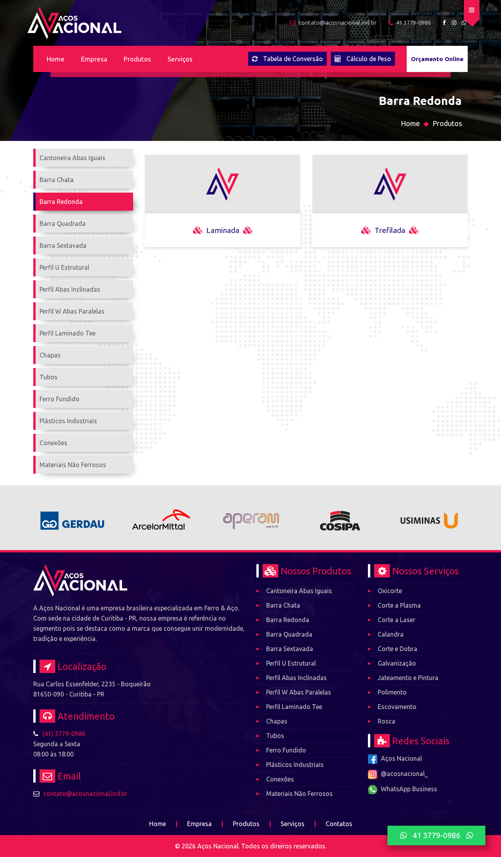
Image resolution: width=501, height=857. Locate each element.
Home (56, 59)
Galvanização (397, 663)
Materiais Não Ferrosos (299, 793)
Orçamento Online (437, 59)
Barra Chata (283, 605)
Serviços (180, 59)
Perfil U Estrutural (291, 663)
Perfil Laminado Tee (294, 706)
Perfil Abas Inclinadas (296, 677)
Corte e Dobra (397, 648)
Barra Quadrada (289, 634)
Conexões (280, 779)
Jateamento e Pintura (408, 677)
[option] (72, 517)
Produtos (137, 59)
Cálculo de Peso (368, 58)
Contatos (339, 823)
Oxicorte (390, 590)
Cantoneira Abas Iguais (299, 590)
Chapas (276, 721)
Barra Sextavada (289, 648)
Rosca (386, 721)
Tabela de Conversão (293, 58)
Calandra (391, 634)
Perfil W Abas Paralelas (298, 692)
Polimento (392, 692)
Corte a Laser (396, 619)
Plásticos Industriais (295, 764)
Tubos (275, 735)
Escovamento (397, 706)
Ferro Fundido (286, 750)
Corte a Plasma (399, 605)
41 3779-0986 (436, 835)
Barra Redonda (287, 619)
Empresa (94, 59)
